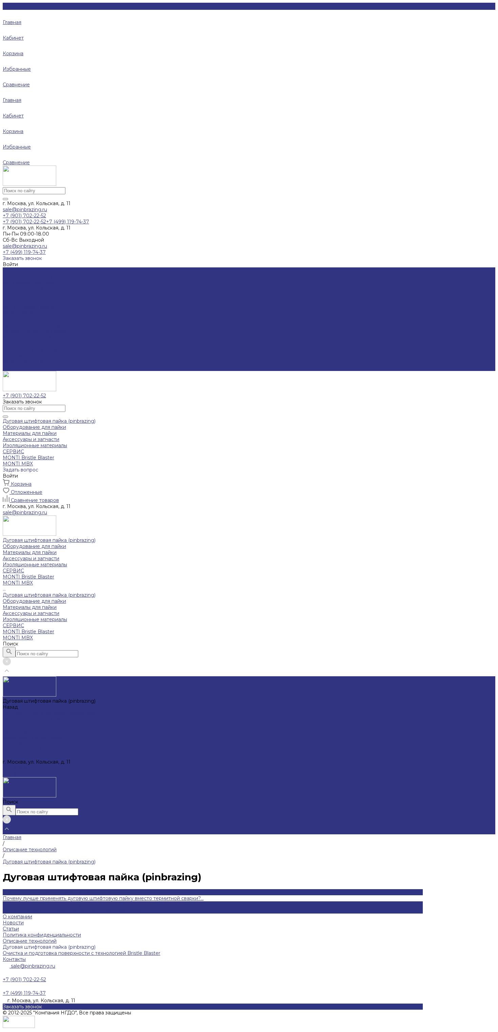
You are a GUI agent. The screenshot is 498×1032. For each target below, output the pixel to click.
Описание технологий (30, 941)
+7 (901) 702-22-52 (24, 768)
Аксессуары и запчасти (31, 289)
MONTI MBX (18, 368)
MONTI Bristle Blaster (28, 362)
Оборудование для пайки (34, 276)
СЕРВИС (13, 356)
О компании (17, 917)
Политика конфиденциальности (42, 935)
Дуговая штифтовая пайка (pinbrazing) (49, 325)
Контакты (14, 959)
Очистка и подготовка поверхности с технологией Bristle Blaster (81, 953)
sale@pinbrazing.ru (25, 209)
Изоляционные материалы (35, 295)
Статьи (11, 929)
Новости (13, 923)
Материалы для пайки (30, 283)
